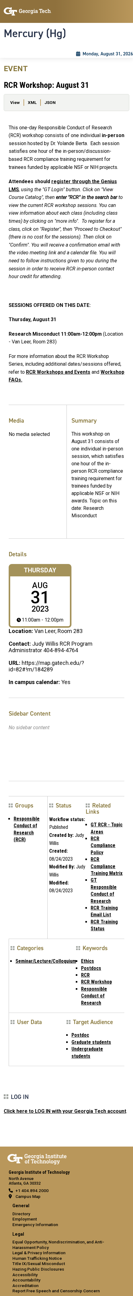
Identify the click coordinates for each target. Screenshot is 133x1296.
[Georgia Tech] (36, 1158)
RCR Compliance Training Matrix (106, 866)
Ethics (87, 961)
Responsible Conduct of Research (94, 996)
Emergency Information (35, 1224)
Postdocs (91, 968)
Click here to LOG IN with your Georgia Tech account (65, 1111)
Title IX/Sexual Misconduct (38, 1263)
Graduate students (91, 1042)
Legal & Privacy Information (39, 1252)
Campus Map (28, 1196)
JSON (50, 102)
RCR (85, 975)
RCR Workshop (96, 982)
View (15, 102)
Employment (24, 1218)
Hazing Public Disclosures (38, 1269)
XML (32, 102)
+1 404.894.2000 (32, 1190)
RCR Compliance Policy (103, 845)
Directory (21, 1213)
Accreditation (25, 1285)
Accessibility (25, 1274)
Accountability (26, 1279)
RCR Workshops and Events (58, 372)
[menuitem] (66, 1215)
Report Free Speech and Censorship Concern (56, 1290)
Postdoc (80, 1035)
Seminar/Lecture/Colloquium (45, 961)
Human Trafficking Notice (37, 1258)
